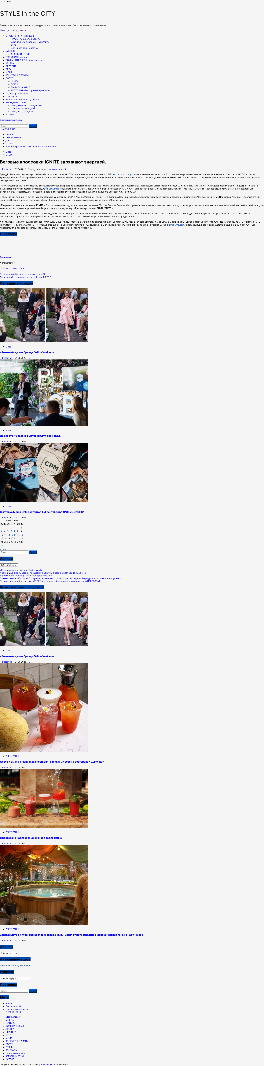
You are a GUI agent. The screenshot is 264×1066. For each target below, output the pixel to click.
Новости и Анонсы (22, 99)
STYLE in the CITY (27, 13)
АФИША (10, 63)
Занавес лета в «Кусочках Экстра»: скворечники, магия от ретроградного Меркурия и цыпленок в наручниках (61, 578)
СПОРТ (15, 45)
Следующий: (26, 277)
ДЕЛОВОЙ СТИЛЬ (20, 54)
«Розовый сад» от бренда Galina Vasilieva (27, 352)
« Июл (3, 548)
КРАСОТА (26, 38)
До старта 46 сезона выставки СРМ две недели (30, 435)
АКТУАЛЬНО (9, 129)
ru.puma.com (177, 224)
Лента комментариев (17, 1009)
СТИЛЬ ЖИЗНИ (20, 35)
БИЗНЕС (10, 51)
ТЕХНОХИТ (16, 57)
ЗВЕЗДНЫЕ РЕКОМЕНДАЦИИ (26, 105)
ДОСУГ (9, 78)
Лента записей (13, 1006)
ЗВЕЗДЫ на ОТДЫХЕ (22, 111)
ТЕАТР (14, 84)
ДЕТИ (9, 69)
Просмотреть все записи (13, 268)
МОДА (9, 72)
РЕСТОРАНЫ (30, 90)
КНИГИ (15, 81)
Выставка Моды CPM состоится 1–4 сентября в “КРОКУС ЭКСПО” (42, 512)
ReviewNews (47, 1064)
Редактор (7, 169)
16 (21, 534)
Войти (9, 1003)
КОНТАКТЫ (11, 96)
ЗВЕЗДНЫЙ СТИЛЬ (16, 102)
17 (1, 538)
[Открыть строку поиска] (1, 122)
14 (15, 534)
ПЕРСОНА (11, 66)
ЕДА (24, 48)
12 (8, 534)
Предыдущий (23, 274)
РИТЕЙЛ (10, 114)
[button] (1, 271)
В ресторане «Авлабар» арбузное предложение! (26, 575)
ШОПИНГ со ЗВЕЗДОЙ (23, 108)
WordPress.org (13, 1011)
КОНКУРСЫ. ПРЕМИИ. (17, 75)
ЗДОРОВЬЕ (30, 41)
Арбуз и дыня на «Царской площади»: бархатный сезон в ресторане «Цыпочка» (44, 572)
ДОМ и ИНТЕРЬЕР (24, 60)
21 (15, 538)
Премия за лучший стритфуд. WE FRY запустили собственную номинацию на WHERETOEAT (50, 581)
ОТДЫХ (17, 93)
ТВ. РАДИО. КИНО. (21, 87)
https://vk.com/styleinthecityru (16, 965)
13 (12, 534)
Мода (8, 151)
